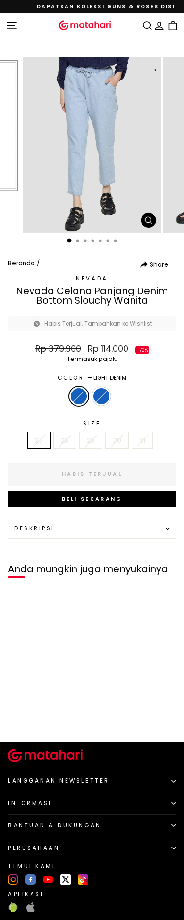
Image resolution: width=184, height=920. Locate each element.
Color (92, 378)
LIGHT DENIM (78, 396)
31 (142, 440)
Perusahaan (33, 848)
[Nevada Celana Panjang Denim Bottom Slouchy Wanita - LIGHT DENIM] (18, 718)
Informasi (30, 803)
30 (117, 440)
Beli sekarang (92, 499)
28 (65, 440)
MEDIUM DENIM (101, 396)
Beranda (21, 263)
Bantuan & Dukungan (54, 825)
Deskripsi (34, 528)
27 (39, 440)
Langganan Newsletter (58, 780)
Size (91, 423)
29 (91, 440)
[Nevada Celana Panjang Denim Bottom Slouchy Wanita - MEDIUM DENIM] (29, 718)
